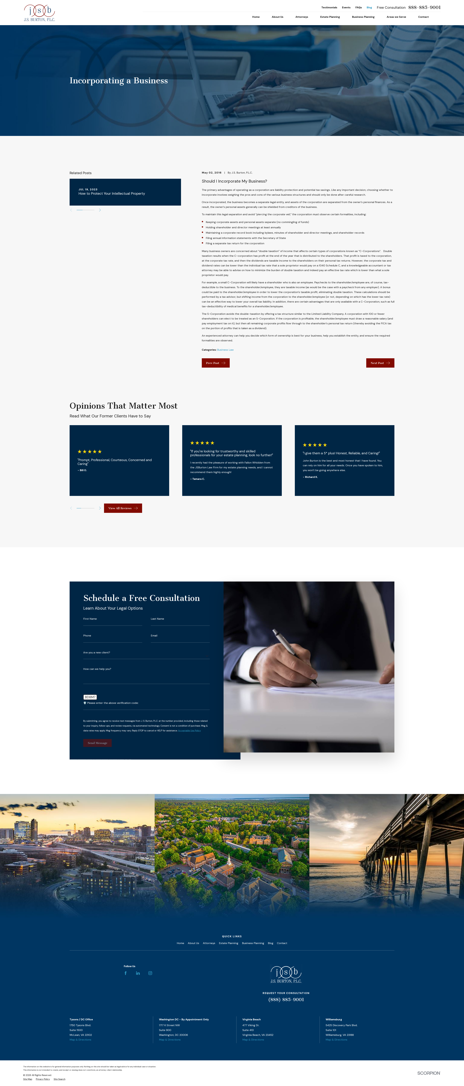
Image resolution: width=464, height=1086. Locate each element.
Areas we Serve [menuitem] (396, 17)
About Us (193, 943)
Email (154, 635)
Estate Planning (228, 943)
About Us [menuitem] (277, 17)
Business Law (225, 350)
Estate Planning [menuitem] (330, 17)
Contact (282, 943)
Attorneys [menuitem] (301, 17)
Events (346, 7)
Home (180, 943)
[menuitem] (27, 1079)
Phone (87, 635)
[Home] (39, 12)
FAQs (358, 7)
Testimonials (329, 7)
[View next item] (99, 210)
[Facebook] (125, 973)
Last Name (157, 618)
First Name (90, 618)
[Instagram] (150, 973)
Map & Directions (80, 1039)
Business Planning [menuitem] (363, 17)
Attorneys (209, 943)
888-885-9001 (424, 7)
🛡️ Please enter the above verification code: (110, 703)
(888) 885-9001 (286, 999)
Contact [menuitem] (423, 17)
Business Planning (253, 943)
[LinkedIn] (138, 973)
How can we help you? (97, 669)
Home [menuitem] (256, 17)
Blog (369, 7)
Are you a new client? (96, 652)
